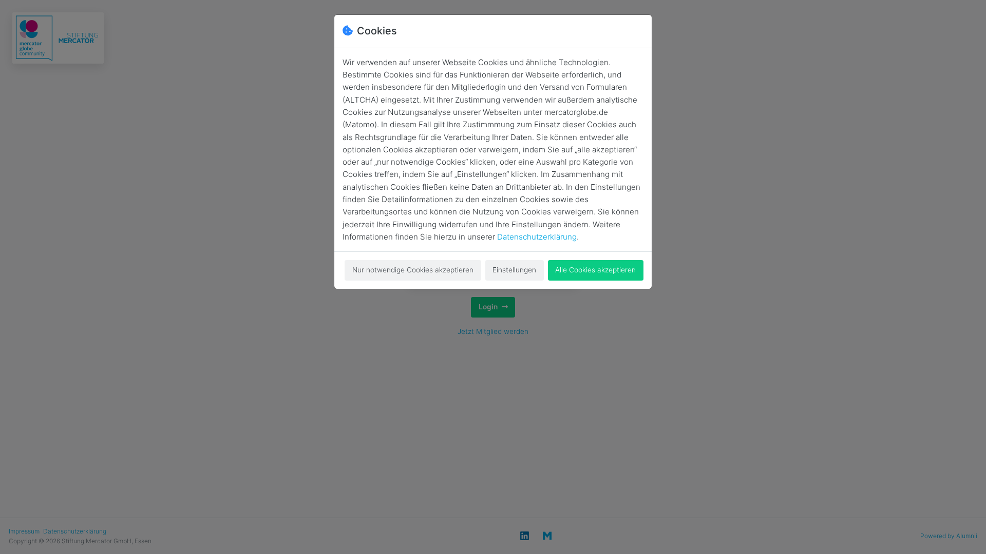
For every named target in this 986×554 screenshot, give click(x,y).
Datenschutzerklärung (537, 237)
